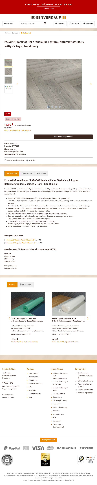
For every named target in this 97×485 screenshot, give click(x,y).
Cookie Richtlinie (59, 394)
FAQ (30, 387)
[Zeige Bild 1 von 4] (48, 107)
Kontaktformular (8, 397)
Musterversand (34, 377)
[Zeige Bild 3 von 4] (56, 107)
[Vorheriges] (17, 84)
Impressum (57, 421)
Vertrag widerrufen (48, 440)
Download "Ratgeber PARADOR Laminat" (21, 243)
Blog (30, 397)
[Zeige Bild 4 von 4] (60, 107)
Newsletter (57, 404)
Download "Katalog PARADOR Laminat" (21, 240)
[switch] (90, 462)
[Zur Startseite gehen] (48, 17)
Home (7, 33)
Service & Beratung (35, 383)
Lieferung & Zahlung (60, 400)
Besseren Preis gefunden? (63, 136)
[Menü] (94, 456)
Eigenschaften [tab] (27, 173)
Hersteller (32, 390)
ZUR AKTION (48, 9)
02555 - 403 (7, 383)
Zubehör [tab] (12, 284)
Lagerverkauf (33, 373)
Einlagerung (33, 380)
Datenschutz (57, 397)
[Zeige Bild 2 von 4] (52, 107)
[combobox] (31, 23)
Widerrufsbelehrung (60, 407)
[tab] (11, 173)
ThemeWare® (69, 480)
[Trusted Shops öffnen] (45, 460)
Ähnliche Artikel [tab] (25, 284)
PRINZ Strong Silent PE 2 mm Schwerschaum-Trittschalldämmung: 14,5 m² (26, 320)
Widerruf (56, 411)
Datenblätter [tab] (41, 173)
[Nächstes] (91, 84)
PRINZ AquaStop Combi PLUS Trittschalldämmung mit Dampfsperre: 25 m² (68, 320)
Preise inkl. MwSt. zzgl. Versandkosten (17, 130)
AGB (54, 418)
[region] (48, 84)
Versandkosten (58, 414)
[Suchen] (45, 23)
